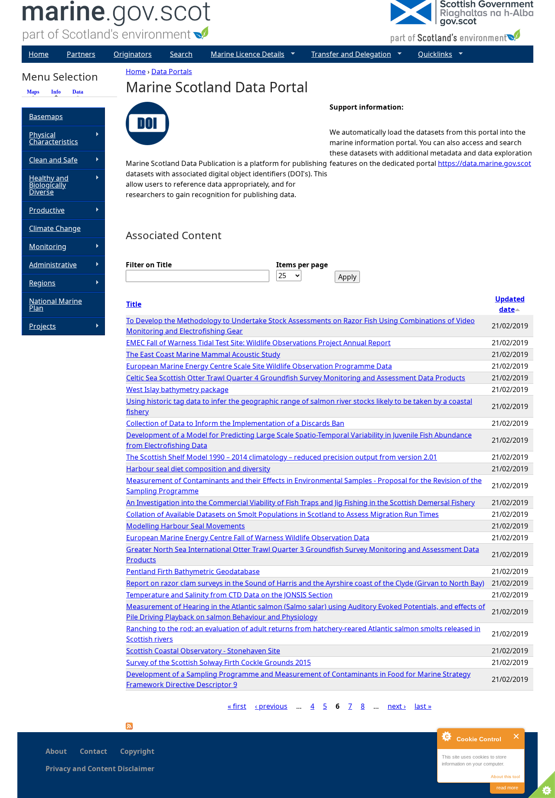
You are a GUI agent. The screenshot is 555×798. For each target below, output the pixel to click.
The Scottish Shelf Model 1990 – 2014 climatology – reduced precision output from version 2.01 (281, 457)
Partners (81, 54)
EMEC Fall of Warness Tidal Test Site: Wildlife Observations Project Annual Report (258, 342)
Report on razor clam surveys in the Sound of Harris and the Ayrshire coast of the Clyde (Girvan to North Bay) (305, 583)
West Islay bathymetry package (177, 389)
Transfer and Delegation (347, 54)
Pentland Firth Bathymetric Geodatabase (193, 571)
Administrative (49, 265)
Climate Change (55, 228)
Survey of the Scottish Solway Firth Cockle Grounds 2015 (218, 662)
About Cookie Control (446, 736)
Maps (33, 92)
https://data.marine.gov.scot (484, 163)
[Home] (117, 22)
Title (133, 304)
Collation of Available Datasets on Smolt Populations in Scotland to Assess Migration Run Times (282, 514)
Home (136, 71)
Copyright (137, 751)
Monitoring (44, 247)
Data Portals (171, 71)
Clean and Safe (50, 160)
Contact (93, 751)
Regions (39, 283)
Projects (39, 326)
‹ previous (271, 706)
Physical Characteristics (50, 138)
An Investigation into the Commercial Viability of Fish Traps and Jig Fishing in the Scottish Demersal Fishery (300, 502)
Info (58, 92)
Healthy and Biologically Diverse (45, 185)
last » (423, 706)
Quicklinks (431, 54)
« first (237, 706)
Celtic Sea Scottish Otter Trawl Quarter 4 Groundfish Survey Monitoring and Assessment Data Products (295, 378)
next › (397, 706)
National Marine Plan (55, 304)
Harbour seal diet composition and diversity (198, 469)
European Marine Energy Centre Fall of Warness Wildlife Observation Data (247, 537)
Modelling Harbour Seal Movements (185, 526)
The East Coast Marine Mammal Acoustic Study (203, 354)
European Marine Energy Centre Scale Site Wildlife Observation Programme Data (259, 366)
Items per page (302, 264)
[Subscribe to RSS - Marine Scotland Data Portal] (129, 727)
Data (77, 92)
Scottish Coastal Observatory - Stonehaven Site (203, 650)
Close (516, 736)
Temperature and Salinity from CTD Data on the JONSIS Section (229, 595)
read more (507, 787)
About (56, 751)
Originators (133, 54)
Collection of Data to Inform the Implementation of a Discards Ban (235, 423)
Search (181, 54)
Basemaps (46, 116)
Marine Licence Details (244, 54)
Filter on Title (149, 264)
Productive (43, 210)
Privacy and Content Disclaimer (100, 768)
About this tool (505, 776)
